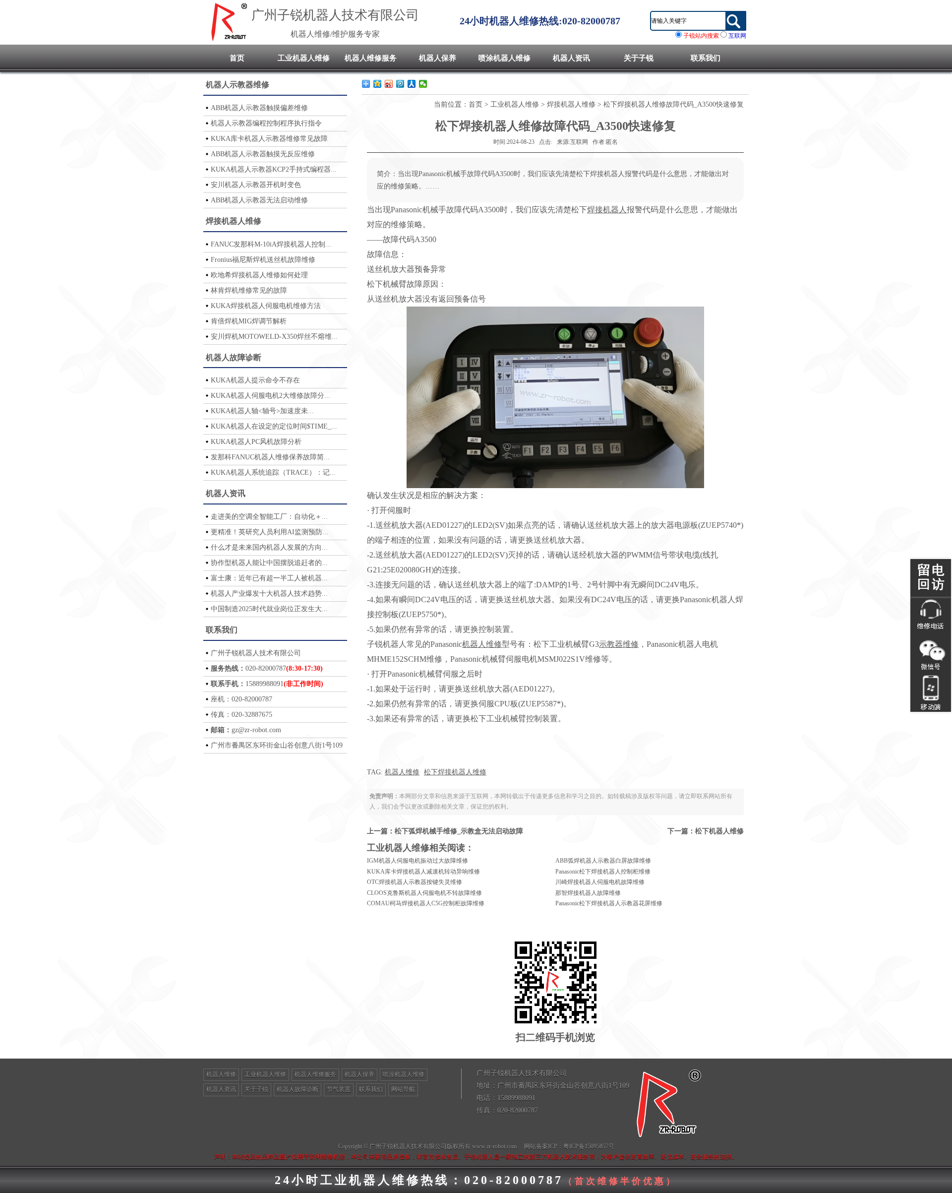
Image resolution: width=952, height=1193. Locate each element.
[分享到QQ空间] (377, 84)
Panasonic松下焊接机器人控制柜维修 (603, 871)
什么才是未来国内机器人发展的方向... (269, 547)
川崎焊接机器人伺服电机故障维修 (600, 882)
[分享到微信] (423, 84)
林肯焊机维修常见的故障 (249, 290)
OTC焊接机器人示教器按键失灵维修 (414, 882)
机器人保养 (437, 58)
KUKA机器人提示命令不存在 (255, 380)
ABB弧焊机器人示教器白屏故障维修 (603, 860)
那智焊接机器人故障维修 (588, 892)
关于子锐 (639, 58)
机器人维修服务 (371, 58)
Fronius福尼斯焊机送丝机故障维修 (263, 259)
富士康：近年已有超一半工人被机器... (269, 578)
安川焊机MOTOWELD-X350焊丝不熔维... (274, 336)
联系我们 (705, 58)
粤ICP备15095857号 (588, 1146)
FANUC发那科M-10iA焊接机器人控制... (271, 244)
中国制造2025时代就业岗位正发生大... (269, 609)
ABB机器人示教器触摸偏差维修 (259, 108)
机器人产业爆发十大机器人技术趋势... (269, 593)
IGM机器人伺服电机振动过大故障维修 (417, 860)
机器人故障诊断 (233, 357)
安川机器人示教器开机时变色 (256, 184)
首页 (237, 58)
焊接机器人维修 (233, 221)
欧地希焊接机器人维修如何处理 (259, 275)
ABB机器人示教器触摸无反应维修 (263, 154)
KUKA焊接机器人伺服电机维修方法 (266, 306)
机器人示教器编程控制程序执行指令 (266, 123)
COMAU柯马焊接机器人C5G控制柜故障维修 (425, 903)
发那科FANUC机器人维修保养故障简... (270, 457)
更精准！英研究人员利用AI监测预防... (269, 532)
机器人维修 (402, 772)
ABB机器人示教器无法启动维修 (259, 200)
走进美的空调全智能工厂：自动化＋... (269, 516)
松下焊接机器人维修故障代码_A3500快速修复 (673, 104)
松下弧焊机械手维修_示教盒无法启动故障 (459, 831)
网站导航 (403, 1089)
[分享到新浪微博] (389, 84)
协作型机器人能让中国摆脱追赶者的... (269, 562)
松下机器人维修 (719, 831)
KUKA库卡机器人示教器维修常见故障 (269, 138)
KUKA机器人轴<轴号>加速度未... (262, 411)
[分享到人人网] (412, 84)
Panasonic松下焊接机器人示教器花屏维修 (608, 903)
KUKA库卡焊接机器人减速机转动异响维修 (423, 871)
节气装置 (339, 1089)
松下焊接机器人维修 (455, 772)
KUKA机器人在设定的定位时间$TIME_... (274, 426)
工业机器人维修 (304, 58)
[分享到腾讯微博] (400, 84)
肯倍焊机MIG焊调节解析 (249, 321)
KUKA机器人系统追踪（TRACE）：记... (273, 472)
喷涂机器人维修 (504, 58)
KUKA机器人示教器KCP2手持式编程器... (274, 169)
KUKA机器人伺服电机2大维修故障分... (270, 395)
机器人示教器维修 (237, 84)
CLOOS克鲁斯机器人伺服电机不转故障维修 (424, 892)
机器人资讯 (571, 58)
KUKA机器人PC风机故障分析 (256, 441)
